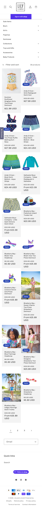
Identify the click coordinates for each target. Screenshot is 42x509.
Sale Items (7, 21)
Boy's (5, 26)
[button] (5, 7)
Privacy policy (31, 501)
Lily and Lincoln (19, 498)
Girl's (5, 30)
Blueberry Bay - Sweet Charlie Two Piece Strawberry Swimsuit (29, 307)
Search (7, 462)
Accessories (8, 52)
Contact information (29, 504)
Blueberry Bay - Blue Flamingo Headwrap (10, 354)
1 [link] (10, 431)
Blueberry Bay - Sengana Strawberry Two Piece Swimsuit (30, 360)
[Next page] (31, 430)
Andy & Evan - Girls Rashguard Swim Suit (30, 93)
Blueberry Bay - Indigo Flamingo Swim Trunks (10, 407)
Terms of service (14, 504)
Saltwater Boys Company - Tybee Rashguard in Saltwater (30, 178)
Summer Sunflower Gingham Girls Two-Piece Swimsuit (10, 101)
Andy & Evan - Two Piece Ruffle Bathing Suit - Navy (11, 139)
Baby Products (8, 57)
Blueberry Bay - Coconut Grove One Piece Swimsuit (10, 291)
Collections (7, 43)
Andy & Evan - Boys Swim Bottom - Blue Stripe (29, 139)
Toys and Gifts (8, 48)
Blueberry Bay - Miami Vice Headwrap (10, 256)
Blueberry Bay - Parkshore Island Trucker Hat (30, 213)
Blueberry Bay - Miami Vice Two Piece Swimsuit (30, 256)
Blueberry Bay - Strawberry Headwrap (29, 392)
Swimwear (7, 39)
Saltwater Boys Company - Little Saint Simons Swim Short (10, 221)
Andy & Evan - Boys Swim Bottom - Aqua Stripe (10, 178)
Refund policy (19, 501)
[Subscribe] (35, 442)
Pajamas (6, 35)
